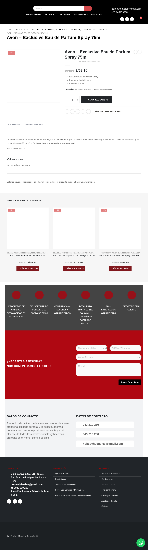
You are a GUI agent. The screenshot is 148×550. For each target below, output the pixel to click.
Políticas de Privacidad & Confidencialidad (73, 495)
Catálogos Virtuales (109, 495)
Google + (83, 111)
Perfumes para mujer (131, 253)
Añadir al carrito (98, 99)
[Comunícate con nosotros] (140, 542)
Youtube (20, 501)
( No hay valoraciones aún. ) (89, 62)
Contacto (96, 14)
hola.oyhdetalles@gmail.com (102, 443)
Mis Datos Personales (110, 474)
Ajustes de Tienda (109, 501)
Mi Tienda (49, 14)
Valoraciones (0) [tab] (33, 124)
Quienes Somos (33, 14)
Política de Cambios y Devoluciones (70, 490)
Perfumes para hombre (103, 89)
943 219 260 (90, 424)
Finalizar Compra (108, 490)
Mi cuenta (65, 14)
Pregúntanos (60, 479)
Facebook (67, 111)
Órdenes (105, 506)
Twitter (72, 111)
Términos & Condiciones (65, 485)
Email (88, 111)
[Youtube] (132, 19)
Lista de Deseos (108, 485)
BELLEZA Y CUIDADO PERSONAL (18, 253)
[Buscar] (88, 8)
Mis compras (81, 14)
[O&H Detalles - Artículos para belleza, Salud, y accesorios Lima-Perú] (13, 12)
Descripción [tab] (13, 124)
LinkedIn (77, 111)
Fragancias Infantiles (86, 253)
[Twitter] (127, 19)
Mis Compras (107, 479)
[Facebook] (122, 19)
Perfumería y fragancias (84, 89)
